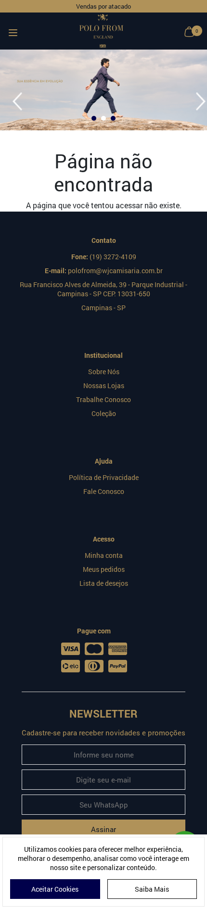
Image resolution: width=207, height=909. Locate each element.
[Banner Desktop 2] (103, 90)
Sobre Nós (103, 371)
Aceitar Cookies (54, 889)
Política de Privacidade (104, 477)
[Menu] (13, 31)
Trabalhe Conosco (103, 399)
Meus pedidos (104, 569)
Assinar (103, 829)
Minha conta (104, 555)
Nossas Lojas (103, 385)
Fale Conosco (103, 491)
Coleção (103, 413)
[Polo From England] (101, 31)
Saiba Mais (152, 889)
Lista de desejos (103, 583)
